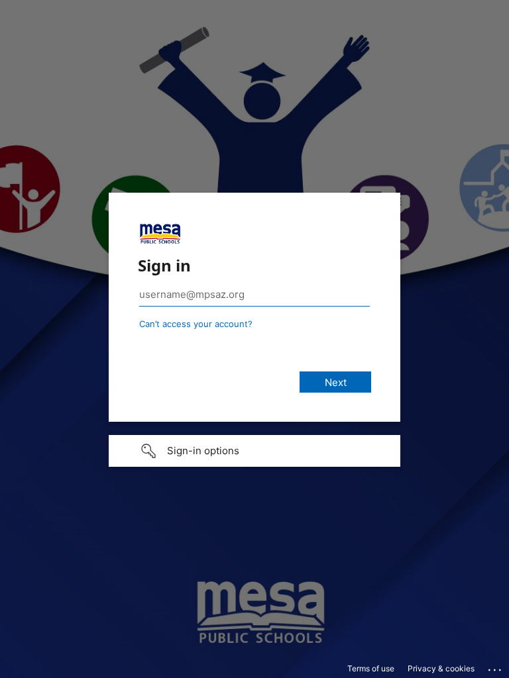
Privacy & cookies (441, 668)
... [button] (496, 666)
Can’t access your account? (196, 323)
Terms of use (370, 668)
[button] (254, 451)
